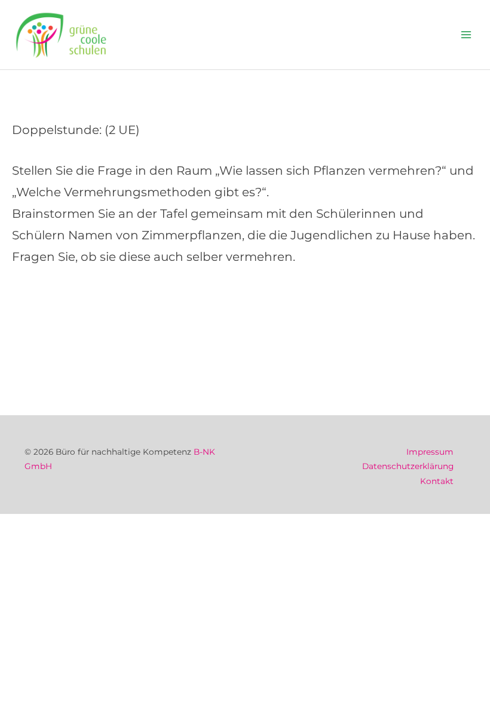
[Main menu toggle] (466, 35)
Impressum (430, 452)
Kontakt (437, 481)
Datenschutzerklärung (408, 466)
